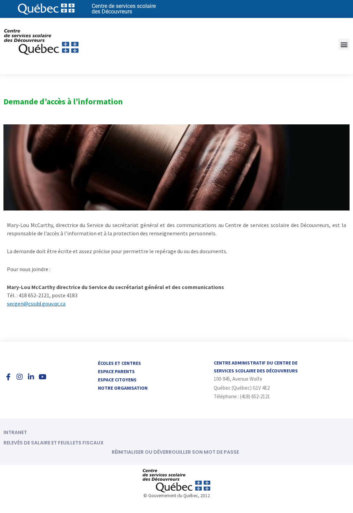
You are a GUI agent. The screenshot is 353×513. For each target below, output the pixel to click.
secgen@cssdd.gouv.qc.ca (36, 303)
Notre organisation (123, 388)
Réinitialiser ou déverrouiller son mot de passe (175, 452)
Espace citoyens (117, 380)
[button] (344, 44)
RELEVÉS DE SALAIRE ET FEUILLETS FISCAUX (53, 442)
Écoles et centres (119, 363)
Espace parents (116, 371)
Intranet (15, 432)
